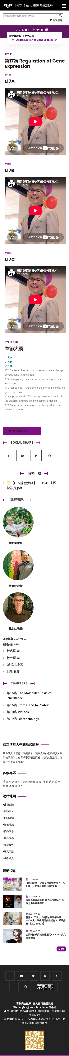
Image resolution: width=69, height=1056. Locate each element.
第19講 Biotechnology (23, 719)
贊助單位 (9, 811)
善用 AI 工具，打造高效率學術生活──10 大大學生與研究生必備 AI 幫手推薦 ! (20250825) (46, 920)
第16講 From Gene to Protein (28, 705)
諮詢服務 (13, 672)
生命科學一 (30, 36)
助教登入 (9, 858)
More (61, 948)
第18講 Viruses (18, 712)
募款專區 (9, 773)
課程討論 (9, 804)
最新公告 (9, 844)
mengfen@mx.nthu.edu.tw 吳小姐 (36, 1007)
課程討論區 (15, 665)
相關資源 (9, 818)
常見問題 (9, 851)
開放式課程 (15, 36)
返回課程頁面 (19, 430)
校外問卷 (13, 658)
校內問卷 (13, 651)
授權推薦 (9, 824)
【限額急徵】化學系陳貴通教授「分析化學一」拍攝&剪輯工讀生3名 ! (45, 884)
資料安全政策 (23, 1003)
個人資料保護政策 (43, 1003)
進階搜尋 (57, 20)
